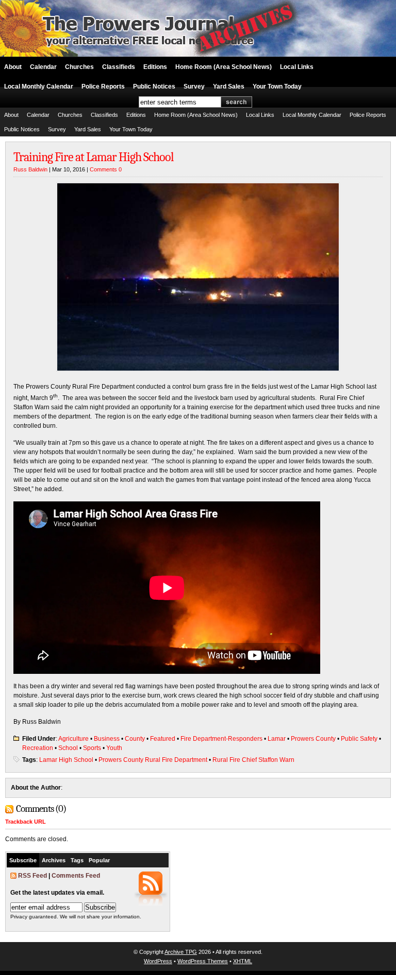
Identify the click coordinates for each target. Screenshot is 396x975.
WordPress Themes (202, 961)
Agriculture (73, 738)
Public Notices (154, 86)
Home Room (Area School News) (223, 67)
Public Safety (359, 738)
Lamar (277, 738)
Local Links (297, 67)
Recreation (37, 748)
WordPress (158, 961)
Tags (77, 860)
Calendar (43, 67)
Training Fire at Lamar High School (93, 157)
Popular (99, 860)
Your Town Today (277, 86)
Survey (194, 86)
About (13, 67)
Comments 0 (106, 169)
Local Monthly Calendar (38, 86)
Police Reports (103, 86)
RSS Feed (32, 875)
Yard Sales (228, 86)
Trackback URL (25, 822)
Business (107, 738)
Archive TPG (180, 952)
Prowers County (313, 738)
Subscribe (23, 860)
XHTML (242, 961)
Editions (155, 67)
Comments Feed (76, 875)
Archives (53, 860)
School (68, 748)
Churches (79, 67)
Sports (92, 748)
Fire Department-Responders (221, 738)
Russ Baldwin (30, 169)
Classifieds (118, 67)
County (135, 738)
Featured (162, 738)
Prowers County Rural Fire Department (152, 759)
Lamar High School (66, 759)
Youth (114, 748)
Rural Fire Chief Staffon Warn (253, 759)
